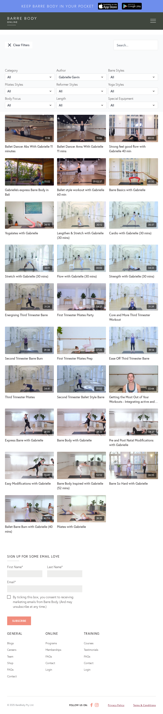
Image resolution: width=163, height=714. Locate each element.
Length (61, 98)
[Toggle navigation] (153, 21)
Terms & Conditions (144, 705)
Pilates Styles (14, 84)
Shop (10, 663)
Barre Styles (116, 70)
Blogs (10, 643)
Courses (88, 643)
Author (61, 70)
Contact (12, 676)
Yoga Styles (116, 84)
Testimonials (91, 650)
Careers (11, 650)
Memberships (53, 650)
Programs (51, 643)
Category (11, 70)
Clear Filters (21, 45)
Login (49, 669)
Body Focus (13, 98)
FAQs (10, 669)
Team (10, 656)
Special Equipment (120, 98)
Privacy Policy (116, 705)
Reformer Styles (67, 84)
